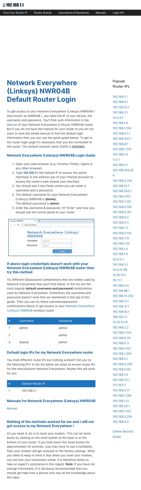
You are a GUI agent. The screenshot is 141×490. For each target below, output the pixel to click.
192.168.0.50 (122, 369)
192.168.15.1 (121, 186)
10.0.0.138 (120, 269)
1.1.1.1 (116, 159)
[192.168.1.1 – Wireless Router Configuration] (13, 4)
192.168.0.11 (121, 390)
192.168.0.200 (122, 364)
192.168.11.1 (121, 222)
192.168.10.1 (121, 107)
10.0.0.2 (118, 259)
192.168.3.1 (120, 264)
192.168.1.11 (121, 301)
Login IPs (118, 12)
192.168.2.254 (122, 416)
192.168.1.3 (120, 227)
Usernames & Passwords (73, 12)
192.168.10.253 (123, 296)
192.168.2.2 (120, 327)
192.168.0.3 (121, 343)
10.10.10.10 (120, 322)
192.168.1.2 (120, 165)
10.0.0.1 (118, 117)
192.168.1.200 (122, 353)
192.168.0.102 (122, 233)
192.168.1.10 (121, 238)
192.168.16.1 (121, 311)
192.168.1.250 (122, 395)
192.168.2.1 (120, 112)
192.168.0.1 (120, 102)
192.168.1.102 (122, 348)
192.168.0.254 (122, 180)
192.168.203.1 (122, 191)
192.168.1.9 (120, 374)
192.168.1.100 (122, 201)
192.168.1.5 (120, 254)
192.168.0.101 (122, 212)
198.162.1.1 (120, 317)
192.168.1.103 (122, 411)
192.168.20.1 (121, 406)
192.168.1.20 (121, 243)
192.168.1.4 (120, 249)
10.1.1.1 (117, 280)
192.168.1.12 (121, 401)
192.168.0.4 (121, 421)
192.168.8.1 (120, 144)
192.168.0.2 (121, 217)
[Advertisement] (70, 44)
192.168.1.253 (122, 332)
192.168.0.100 (122, 207)
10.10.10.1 (119, 275)
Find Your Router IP (15, 12)
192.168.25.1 (121, 380)
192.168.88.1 (121, 290)
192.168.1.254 (122, 128)
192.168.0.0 (121, 285)
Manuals (101, 12)
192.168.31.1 (121, 306)
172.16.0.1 (119, 385)
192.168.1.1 (30, 172)
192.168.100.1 (122, 138)
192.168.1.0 (120, 123)
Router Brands (43, 12)
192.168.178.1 (122, 196)
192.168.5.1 (120, 359)
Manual (12, 124)
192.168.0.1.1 (121, 133)
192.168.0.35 (122, 338)
